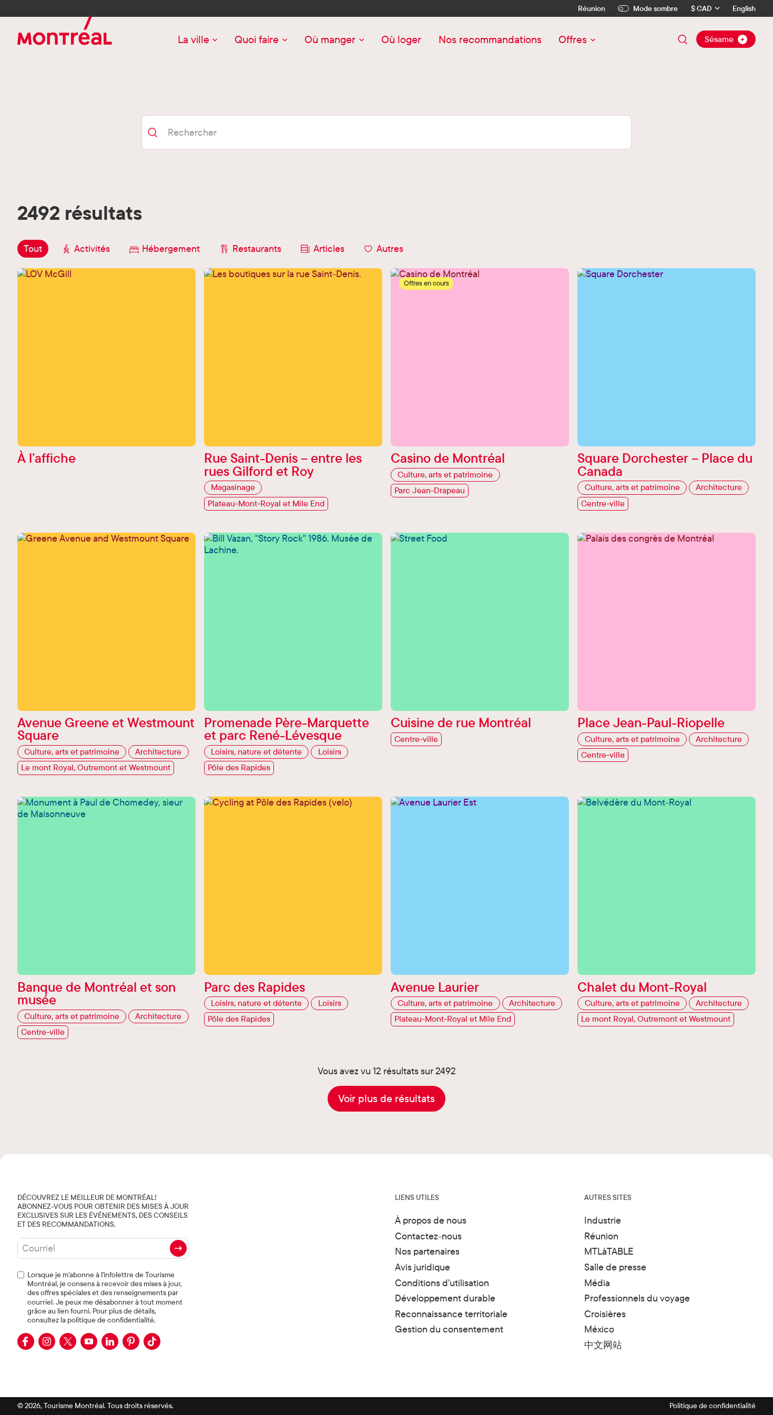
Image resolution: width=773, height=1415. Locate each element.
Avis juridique (422, 1267)
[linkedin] (109, 1341)
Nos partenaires (427, 1251)
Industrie (602, 1220)
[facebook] (25, 1341)
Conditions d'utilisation (442, 1283)
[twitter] (67, 1341)
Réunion (591, 8)
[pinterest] (131, 1341)
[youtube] (88, 1341)
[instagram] (46, 1341)
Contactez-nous (428, 1236)
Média (597, 1283)
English (744, 8)
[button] (387, 1099)
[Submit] (152, 132)
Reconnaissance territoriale (451, 1314)
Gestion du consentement (449, 1329)
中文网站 (603, 1345)
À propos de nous (430, 1220)
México (599, 1329)
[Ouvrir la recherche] (682, 39)
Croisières (605, 1314)
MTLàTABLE (609, 1251)
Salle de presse (615, 1267)
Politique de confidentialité (712, 1405)
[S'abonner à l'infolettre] (178, 1248)
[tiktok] (152, 1341)
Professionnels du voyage (637, 1298)
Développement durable (445, 1298)
